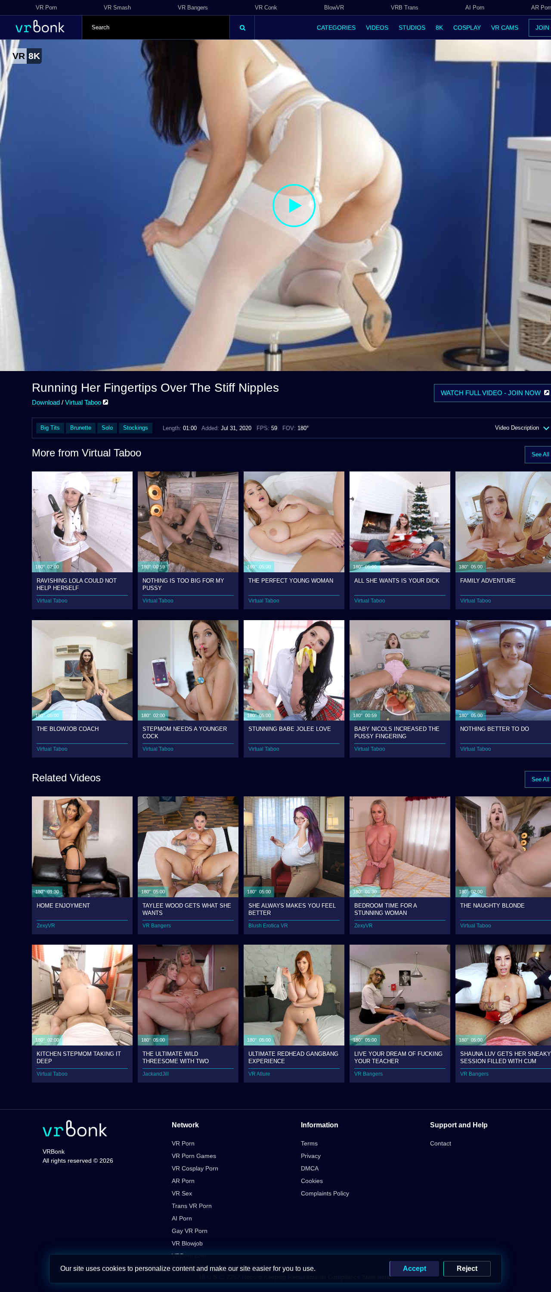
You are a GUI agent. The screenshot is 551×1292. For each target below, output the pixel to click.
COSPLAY (467, 27)
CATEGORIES (336, 27)
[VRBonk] (75, 1129)
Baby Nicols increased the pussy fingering (397, 732)
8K (439, 27)
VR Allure (259, 1074)
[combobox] (156, 27)
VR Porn (46, 7)
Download (46, 402)
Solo (107, 427)
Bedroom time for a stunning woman (385, 909)
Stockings (135, 427)
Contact (440, 1143)
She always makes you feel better (292, 909)
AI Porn (474, 7)
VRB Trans (404, 7)
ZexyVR (46, 926)
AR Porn (183, 1180)
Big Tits (50, 427)
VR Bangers (193, 7)
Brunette (80, 427)
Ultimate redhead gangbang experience (293, 1057)
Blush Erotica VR (268, 926)
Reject (467, 1268)
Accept (414, 1268)
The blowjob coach (68, 729)
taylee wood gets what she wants (186, 909)
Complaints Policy (325, 1193)
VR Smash (117, 7)
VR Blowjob (187, 1243)
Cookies (312, 1180)
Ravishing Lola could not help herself (77, 584)
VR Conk (266, 7)
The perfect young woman (290, 580)
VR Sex (182, 1193)
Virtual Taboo (84, 402)
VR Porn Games (194, 1155)
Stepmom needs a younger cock (184, 732)
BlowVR (334, 7)
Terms (309, 1143)
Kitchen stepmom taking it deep (79, 1057)
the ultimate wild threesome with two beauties (175, 1057)
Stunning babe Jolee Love (289, 729)
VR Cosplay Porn (195, 1168)
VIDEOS (377, 27)
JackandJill (155, 1074)
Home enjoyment (63, 905)
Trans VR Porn (192, 1205)
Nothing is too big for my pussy (183, 584)
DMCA (310, 1168)
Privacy (311, 1155)
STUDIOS (412, 27)
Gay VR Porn (189, 1230)
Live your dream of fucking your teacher (398, 1057)
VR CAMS (504, 27)
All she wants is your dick (397, 580)
